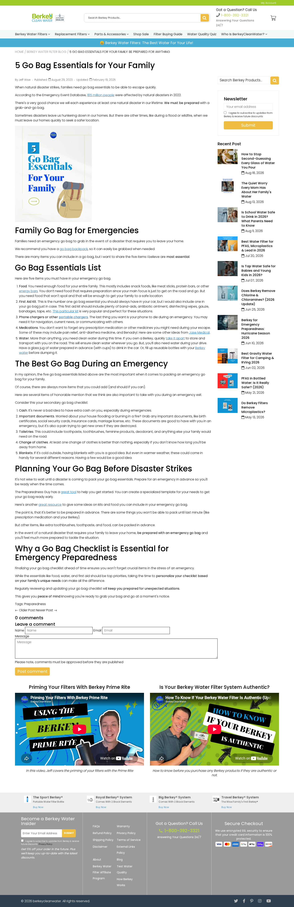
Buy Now (38, 807)
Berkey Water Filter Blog (46, 51)
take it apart (175, 338)
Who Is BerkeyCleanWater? (243, 34)
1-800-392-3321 (234, 15)
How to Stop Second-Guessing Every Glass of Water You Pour (258, 161)
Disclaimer (100, 847)
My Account (268, 3)
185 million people (100, 95)
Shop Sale (141, 34)
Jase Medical (199, 332)
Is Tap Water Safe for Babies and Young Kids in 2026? (258, 270)
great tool (68, 492)
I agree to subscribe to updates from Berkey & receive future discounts (248, 114)
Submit (69, 833)
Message (22, 636)
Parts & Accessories (110, 34)
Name (19, 630)
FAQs (96, 826)
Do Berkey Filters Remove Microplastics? (254, 407)
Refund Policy (102, 833)
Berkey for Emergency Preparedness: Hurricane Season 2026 (255, 329)
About (97, 860)
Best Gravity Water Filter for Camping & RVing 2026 (257, 358)
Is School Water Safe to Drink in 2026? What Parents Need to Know (258, 219)
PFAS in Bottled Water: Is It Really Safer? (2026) (255, 382)
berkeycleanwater (47, 901)
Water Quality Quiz (201, 34)
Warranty (123, 826)
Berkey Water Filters (31, 34)
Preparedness (35, 604)
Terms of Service (129, 840)
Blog (120, 860)
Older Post (27, 610)
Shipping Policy (103, 840)
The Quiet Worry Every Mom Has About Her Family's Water (256, 190)
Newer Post (44, 610)
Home (19, 51)
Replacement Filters (71, 34)
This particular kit (65, 311)
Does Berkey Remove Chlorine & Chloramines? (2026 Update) (258, 297)
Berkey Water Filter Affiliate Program (102, 872)
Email (97, 630)
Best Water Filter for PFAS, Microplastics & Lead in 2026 (257, 246)
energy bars (28, 291)
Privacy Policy (45, 844)
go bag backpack (74, 249)
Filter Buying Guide (168, 34)
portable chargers (73, 317)
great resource (50, 504)
